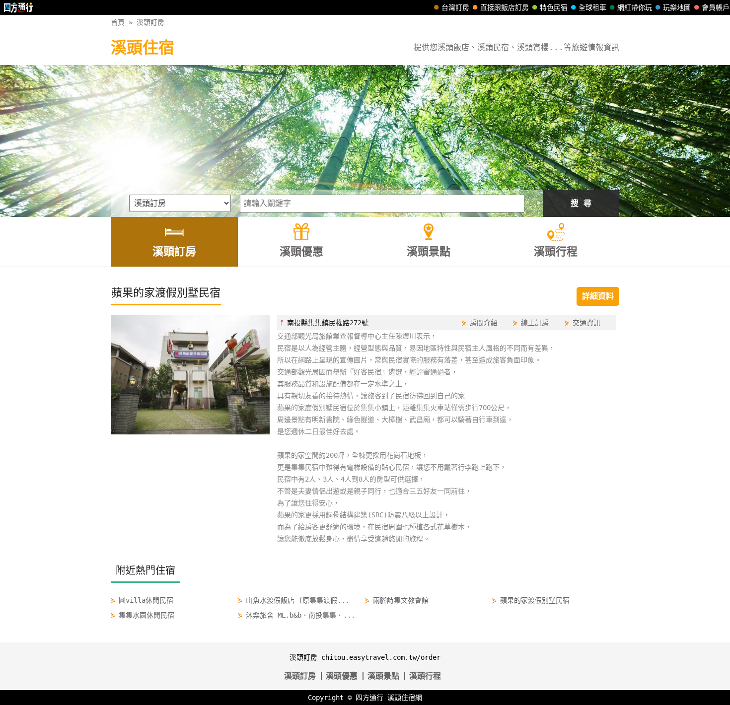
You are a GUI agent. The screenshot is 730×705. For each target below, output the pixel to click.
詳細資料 (598, 296)
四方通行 (369, 698)
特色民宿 (554, 7)
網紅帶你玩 (634, 7)
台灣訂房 (455, 7)
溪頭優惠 (342, 676)
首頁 (118, 22)
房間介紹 (484, 323)
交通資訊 (586, 323)
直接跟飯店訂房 (504, 7)
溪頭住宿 (142, 47)
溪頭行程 (425, 676)
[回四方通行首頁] (18, 7)
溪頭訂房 (150, 22)
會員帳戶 (716, 7)
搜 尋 (581, 203)
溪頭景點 (383, 676)
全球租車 (592, 7)
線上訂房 (535, 323)
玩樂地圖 (677, 7)
